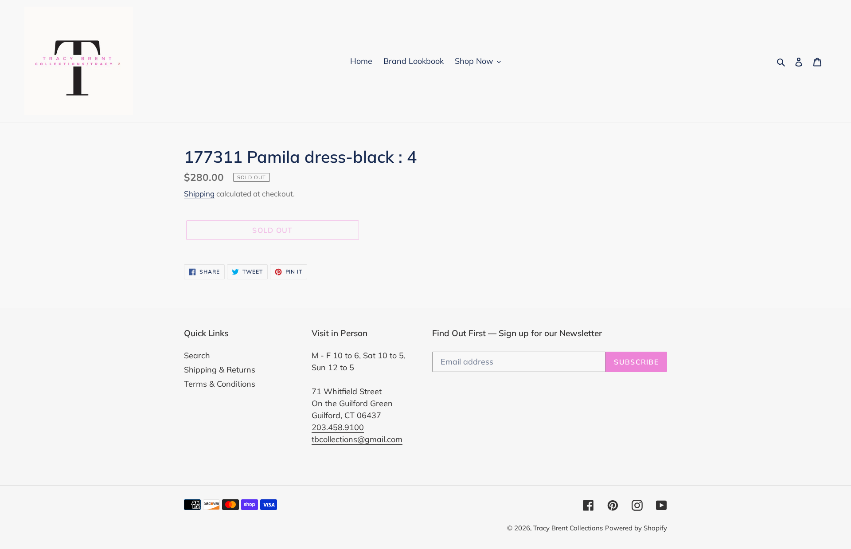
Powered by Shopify (636, 528)
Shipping (199, 193)
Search (197, 355)
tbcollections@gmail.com (357, 439)
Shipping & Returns (219, 370)
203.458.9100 (338, 427)
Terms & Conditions (219, 384)
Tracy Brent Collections (568, 528)
